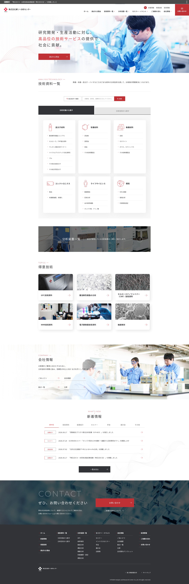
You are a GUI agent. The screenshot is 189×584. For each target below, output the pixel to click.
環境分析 (123, 197)
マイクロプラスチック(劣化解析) (60, 152)
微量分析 (81, 551)
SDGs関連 (123, 192)
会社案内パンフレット (125, 551)
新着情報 (151, 8)
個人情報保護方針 (132, 572)
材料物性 (81, 541)
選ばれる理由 (96, 11)
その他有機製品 (89, 152)
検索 (120, 99)
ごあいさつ (42, 378)
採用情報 (167, 8)
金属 (121, 136)
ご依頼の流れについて (112, 510)
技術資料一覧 (108, 11)
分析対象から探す (66, 110)
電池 (50, 192)
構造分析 (81, 548)
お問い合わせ (182, 9)
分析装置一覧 (123, 11)
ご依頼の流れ (156, 11)
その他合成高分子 (55, 164)
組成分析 (81, 545)
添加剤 (86, 136)
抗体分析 (87, 197)
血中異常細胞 (88, 203)
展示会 (123, 425)
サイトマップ (147, 572)
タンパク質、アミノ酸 (91, 209)
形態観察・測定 (83, 555)
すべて (51, 425)
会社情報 (167, 11)
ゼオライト (123, 141)
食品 (85, 147)
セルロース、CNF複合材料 (57, 141)
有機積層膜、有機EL (56, 197)
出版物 (98, 551)
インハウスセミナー (103, 541)
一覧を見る (94, 469)
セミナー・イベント (139, 11)
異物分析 (81, 558)
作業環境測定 (124, 203)
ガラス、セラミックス (127, 147)
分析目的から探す (122, 111)
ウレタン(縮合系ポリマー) (57, 147)
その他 (137, 425)
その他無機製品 (125, 152)
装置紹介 (80, 425)
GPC (79, 538)
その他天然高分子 (55, 169)
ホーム (86, 11)
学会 (108, 425)
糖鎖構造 (87, 192)
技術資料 (66, 425)
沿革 (66, 387)
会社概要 (67, 378)
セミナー (94, 425)
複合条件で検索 (73, 99)
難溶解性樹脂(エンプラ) (57, 136)
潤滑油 (86, 141)
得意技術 (159, 8)
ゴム (50, 158)
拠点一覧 (41, 387)
